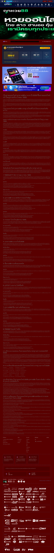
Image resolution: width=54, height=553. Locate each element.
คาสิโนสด (28, 442)
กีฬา (27, 445)
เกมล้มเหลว (28, 447)
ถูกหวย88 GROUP (39, 441)
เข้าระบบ (45, 1)
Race (27, 444)
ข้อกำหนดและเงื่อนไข (6, 444)
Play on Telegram (10, 1)
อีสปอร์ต (27, 450)
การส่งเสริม (19, 439)
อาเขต (27, 448)
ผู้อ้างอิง (19, 442)
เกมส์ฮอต (27, 439)
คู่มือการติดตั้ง (36, 76)
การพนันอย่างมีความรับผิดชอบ (8, 439)
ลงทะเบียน (50, 1)
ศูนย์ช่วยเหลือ (5, 442)
